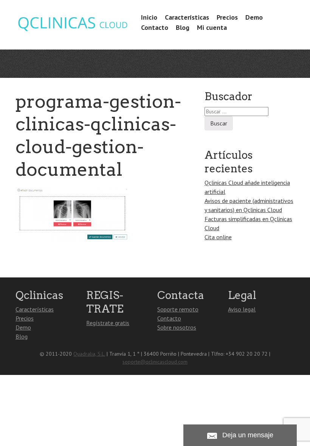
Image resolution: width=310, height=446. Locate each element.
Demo (254, 17)
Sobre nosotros (176, 327)
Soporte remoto (177, 309)
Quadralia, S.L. (89, 353)
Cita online (218, 237)
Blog (182, 27)
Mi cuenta (212, 27)
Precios (227, 17)
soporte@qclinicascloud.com (155, 361)
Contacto (154, 27)
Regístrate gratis (107, 323)
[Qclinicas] (72, 30)
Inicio (149, 17)
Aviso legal (242, 309)
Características (187, 17)
